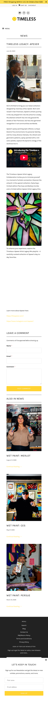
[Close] (46, 659)
